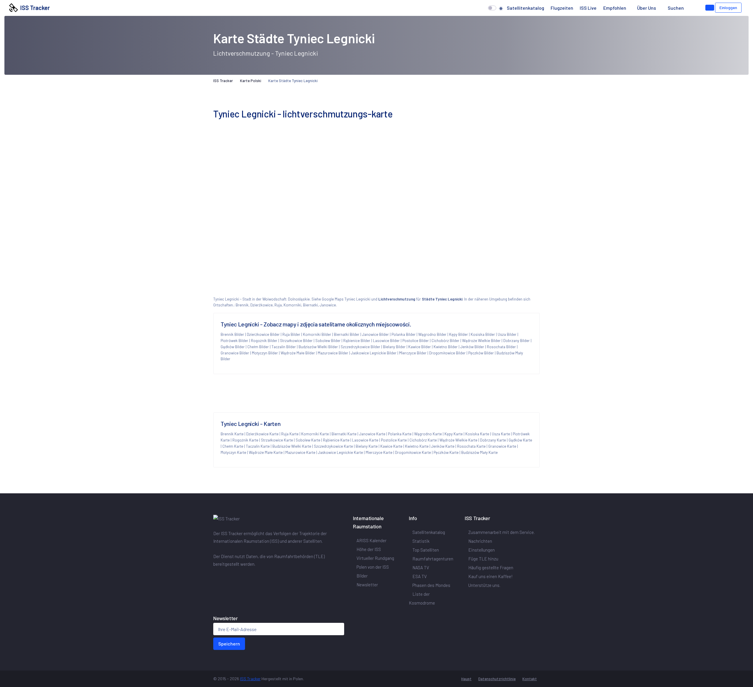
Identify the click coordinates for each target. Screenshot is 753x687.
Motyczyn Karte (233, 452)
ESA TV (419, 576)
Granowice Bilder (235, 353)
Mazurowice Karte (300, 452)
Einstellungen (481, 549)
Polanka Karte (400, 434)
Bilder (362, 575)
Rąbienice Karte (336, 440)
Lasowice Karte (365, 440)
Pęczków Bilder (481, 353)
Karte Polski (250, 80)
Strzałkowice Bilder (296, 340)
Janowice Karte (372, 434)
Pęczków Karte (446, 452)
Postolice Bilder (415, 340)
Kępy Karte (453, 434)
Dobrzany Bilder (516, 340)
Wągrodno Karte (428, 434)
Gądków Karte (520, 440)
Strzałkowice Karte (277, 440)
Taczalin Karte (258, 446)
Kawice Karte (391, 446)
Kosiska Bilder (483, 334)
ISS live (588, 8)
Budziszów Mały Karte (479, 452)
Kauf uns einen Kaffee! (490, 576)
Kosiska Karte (477, 434)
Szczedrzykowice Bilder (360, 346)
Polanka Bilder (404, 334)
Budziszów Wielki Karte (291, 446)
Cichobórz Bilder (445, 340)
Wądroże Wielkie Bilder (481, 340)
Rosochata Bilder (501, 346)
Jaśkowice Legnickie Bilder (374, 353)
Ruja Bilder (291, 334)
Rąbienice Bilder (356, 340)
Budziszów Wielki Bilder (318, 346)
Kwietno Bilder (446, 346)
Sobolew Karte (308, 440)
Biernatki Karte (343, 434)
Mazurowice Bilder (333, 353)
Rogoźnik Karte (245, 440)
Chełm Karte (232, 446)
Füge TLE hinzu (483, 558)
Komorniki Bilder (317, 334)
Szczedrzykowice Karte (333, 446)
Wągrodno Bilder (432, 334)
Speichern (229, 643)
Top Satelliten (425, 549)
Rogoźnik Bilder (264, 340)
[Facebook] (214, 576)
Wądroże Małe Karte (266, 452)
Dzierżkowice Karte (262, 434)
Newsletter (367, 584)
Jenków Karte (442, 446)
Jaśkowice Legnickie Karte (340, 452)
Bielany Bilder (394, 346)
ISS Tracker (34, 7)
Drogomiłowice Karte (413, 452)
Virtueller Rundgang (375, 558)
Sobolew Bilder (328, 340)
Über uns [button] (647, 8)
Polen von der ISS (372, 567)
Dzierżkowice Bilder (263, 334)
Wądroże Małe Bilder (298, 353)
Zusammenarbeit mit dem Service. (501, 532)
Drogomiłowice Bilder (447, 353)
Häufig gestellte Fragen (490, 567)
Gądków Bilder (233, 346)
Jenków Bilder (472, 346)
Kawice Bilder (419, 346)
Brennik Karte (232, 434)
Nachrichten (480, 541)
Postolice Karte (394, 440)
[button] (692, 8)
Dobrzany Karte (493, 440)
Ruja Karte (290, 434)
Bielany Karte (367, 446)
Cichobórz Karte (423, 440)
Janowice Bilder (375, 334)
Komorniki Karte (315, 434)
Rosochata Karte (471, 446)
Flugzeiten (562, 8)
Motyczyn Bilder (265, 353)
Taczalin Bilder (283, 346)
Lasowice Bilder (386, 340)
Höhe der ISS (368, 549)
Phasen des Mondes (431, 585)
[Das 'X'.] (217, 576)
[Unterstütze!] (709, 8)
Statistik (420, 541)
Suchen (676, 8)
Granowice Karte (502, 446)
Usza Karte (501, 434)
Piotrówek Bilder (234, 340)
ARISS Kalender (371, 540)
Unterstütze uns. (484, 585)
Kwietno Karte (417, 446)
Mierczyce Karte (379, 452)
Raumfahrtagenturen (432, 558)
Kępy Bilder (458, 334)
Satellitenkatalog (525, 8)
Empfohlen (614, 8)
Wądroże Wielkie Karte (458, 440)
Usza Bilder (507, 334)
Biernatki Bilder (346, 334)
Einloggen (728, 7)
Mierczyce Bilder (413, 353)
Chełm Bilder (258, 346)
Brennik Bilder (232, 334)
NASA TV (420, 567)
